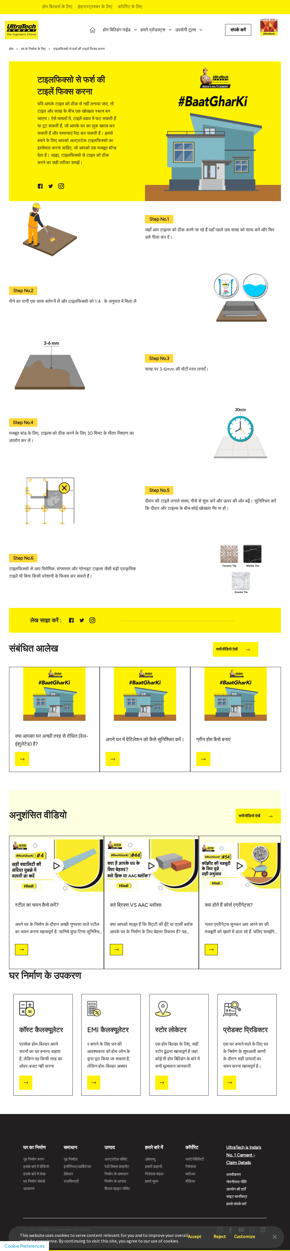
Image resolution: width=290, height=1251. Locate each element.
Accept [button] (194, 1233)
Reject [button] (220, 1233)
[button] (274, 1236)
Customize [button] (244, 1233)
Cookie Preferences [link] (24, 1246)
